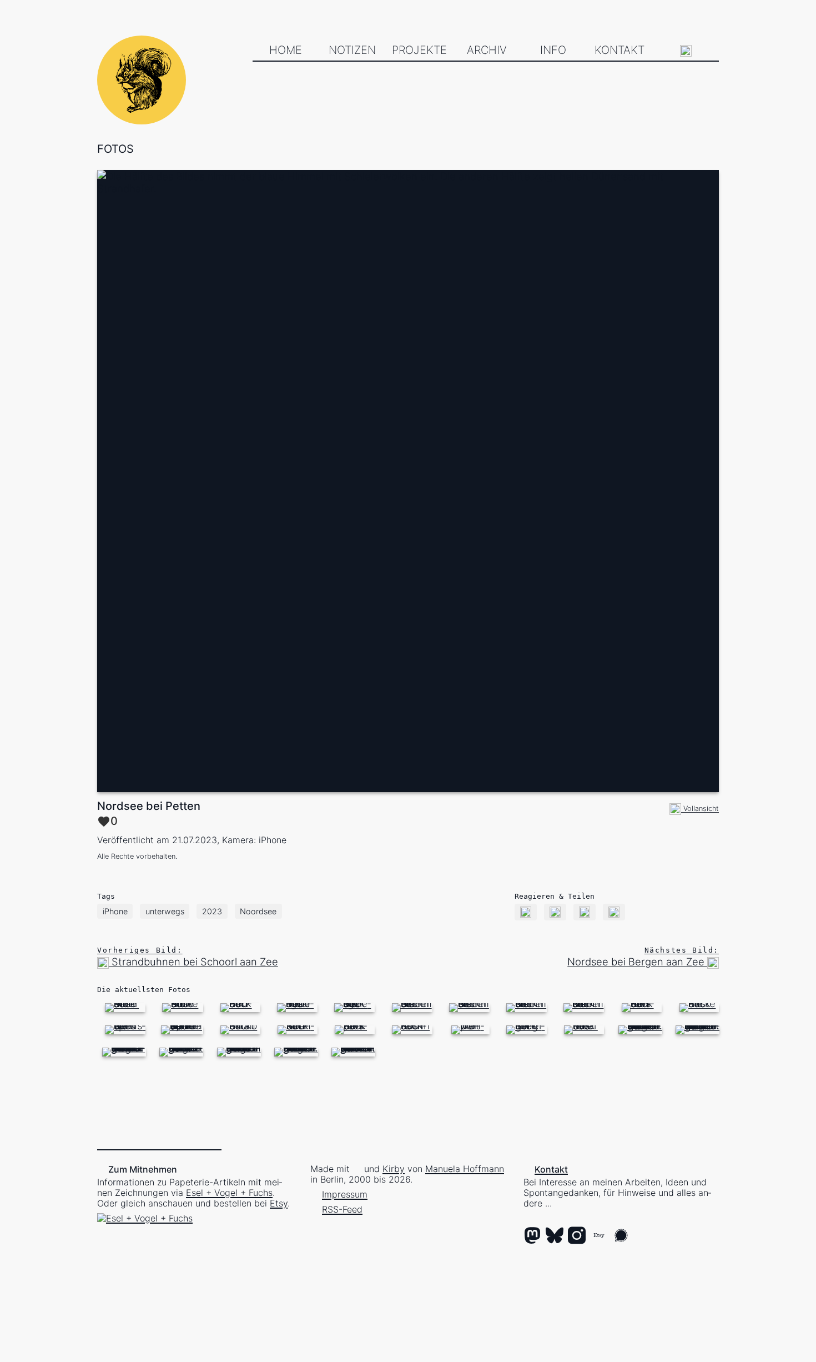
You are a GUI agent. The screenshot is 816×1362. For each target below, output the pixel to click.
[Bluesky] (554, 1236)
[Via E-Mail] (526, 911)
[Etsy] (599, 1236)
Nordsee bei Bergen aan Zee (643, 957)
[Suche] (686, 51)
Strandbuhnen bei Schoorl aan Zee (187, 957)
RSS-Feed (342, 1209)
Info (553, 50)
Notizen (352, 50)
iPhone (115, 911)
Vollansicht (700, 808)
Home (285, 50)
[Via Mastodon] (555, 911)
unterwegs (164, 911)
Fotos (115, 149)
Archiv (487, 50)
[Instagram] (577, 1236)
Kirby (393, 1168)
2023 (212, 911)
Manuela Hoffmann (464, 1168)
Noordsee (258, 911)
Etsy (279, 1203)
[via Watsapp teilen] (585, 911)
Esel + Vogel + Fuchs (229, 1192)
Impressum (344, 1194)
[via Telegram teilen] (614, 911)
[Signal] (621, 1236)
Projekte (419, 50)
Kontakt (619, 50)
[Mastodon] (532, 1236)
